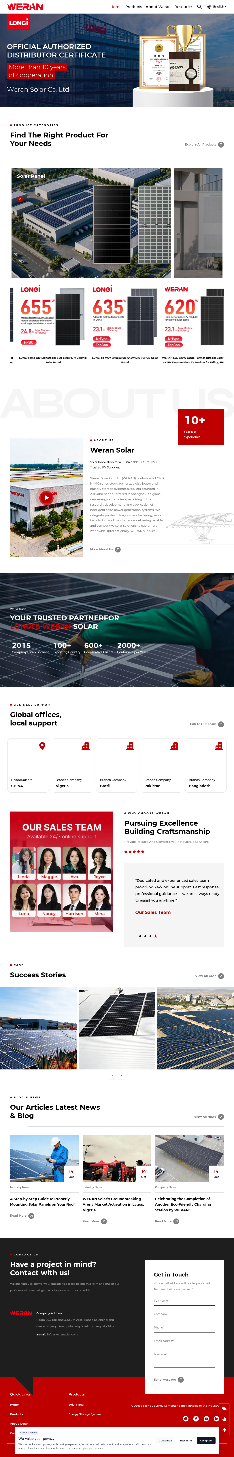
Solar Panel (31, 176)
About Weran (158, 7)
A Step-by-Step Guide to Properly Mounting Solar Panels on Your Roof (42, 1202)
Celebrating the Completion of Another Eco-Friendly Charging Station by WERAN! (183, 1204)
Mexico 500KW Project (38, 1061)
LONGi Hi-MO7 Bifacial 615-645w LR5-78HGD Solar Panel (117, 360)
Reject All (186, 1440)
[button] (7, 63)
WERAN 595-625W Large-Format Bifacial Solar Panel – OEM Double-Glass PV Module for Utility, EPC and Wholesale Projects (189, 360)
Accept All (206, 1440)
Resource (183, 7)
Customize (165, 1440)
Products (133, 7)
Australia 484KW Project (117, 1061)
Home (116, 7)
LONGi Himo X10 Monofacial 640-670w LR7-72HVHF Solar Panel (45, 360)
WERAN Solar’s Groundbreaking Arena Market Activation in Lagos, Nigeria (113, 1204)
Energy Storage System (85, 1414)
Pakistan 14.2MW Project (195, 1061)
